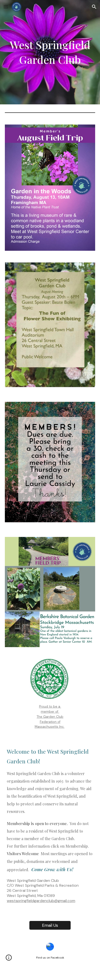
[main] (50, 52)
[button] (6, 6)
